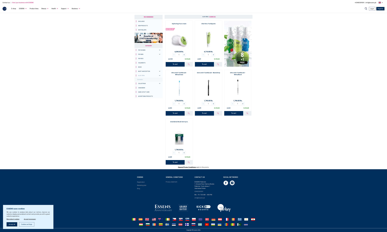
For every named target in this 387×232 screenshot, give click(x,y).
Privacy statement (171, 182)
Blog (138, 188)
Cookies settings (26, 224)
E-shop (13, 8)
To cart (175, 64)
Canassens (141, 88)
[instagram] (232, 183)
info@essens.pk (371, 2)
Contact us (6, 2)
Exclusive (141, 21)
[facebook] (226, 183)
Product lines (34, 8)
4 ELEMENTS (141, 63)
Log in (372, 8)
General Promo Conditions (187, 167)
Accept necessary (30, 219)
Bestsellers (142, 30)
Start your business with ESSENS (23, 2)
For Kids (140, 58)
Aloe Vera (141, 75)
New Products (143, 25)
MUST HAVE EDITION (144, 71)
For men (140, 54)
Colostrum (142, 83)
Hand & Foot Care (143, 92)
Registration (141, 182)
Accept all (12, 224)
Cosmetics (140, 79)
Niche (140, 67)
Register (380, 8)
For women (141, 50)
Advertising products (145, 96)
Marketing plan (141, 185)
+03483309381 (359, 2)
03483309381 (199, 191)
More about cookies (13, 219)
